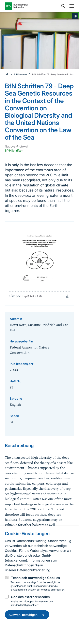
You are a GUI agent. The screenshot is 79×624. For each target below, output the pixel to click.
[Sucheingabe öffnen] (62, 6)
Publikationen (20, 74)
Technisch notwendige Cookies (35, 578)
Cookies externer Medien (30, 597)
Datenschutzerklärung (33, 570)
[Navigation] (70, 6)
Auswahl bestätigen (23, 615)
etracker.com (16, 560)
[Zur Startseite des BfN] (32, 6)
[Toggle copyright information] (75, 16)
